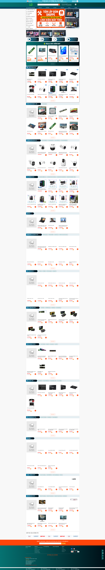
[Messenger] (103, 553)
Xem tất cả (52, 100)
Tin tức (69, 7)
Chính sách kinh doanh (37, 549)
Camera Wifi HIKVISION (64, 140)
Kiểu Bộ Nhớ (53, 307)
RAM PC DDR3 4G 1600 (29, 55)
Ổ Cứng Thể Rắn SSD (46, 380)
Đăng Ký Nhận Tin (63, 543)
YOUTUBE (76, 7)
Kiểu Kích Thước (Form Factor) (63, 234)
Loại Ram (56, 344)
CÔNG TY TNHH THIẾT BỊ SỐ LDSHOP (75, 546)
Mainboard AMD (51, 234)
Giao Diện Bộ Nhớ (58, 307)
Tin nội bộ (63, 548)
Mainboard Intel (45, 234)
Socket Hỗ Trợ (56, 234)
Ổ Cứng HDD (40, 380)
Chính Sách (62, 7)
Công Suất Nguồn (54, 417)
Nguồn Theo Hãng (43, 417)
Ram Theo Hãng (43, 344)
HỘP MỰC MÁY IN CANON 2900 (51, 55)
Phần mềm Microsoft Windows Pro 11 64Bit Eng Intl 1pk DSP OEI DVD (63, 56)
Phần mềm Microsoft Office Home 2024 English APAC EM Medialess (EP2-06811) (73, 56)
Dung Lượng (51, 344)
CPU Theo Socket (49, 271)
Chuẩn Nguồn (49, 417)
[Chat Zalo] (103, 551)
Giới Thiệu (54, 7)
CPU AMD (44, 271)
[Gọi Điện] (103, 556)
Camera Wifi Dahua (57, 140)
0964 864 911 (33, 569)
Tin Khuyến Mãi (63, 549)
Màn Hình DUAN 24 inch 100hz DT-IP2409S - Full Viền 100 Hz (42, 56)
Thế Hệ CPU (54, 271)
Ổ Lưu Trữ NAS (59, 380)
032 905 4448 (77, 569)
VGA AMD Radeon (47, 307)
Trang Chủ (40, 7)
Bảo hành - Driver (64, 550)
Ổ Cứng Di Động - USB (53, 380)
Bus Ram (47, 344)
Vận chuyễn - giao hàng (37, 552)
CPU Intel (40, 271)
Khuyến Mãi (47, 7)
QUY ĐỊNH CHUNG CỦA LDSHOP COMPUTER (38, 548)
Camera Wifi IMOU (44, 140)
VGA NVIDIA (42, 307)
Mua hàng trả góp (37, 550)
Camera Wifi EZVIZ (50, 140)
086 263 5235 (48, 569)
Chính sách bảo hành (37, 551)
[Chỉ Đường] (103, 558)
